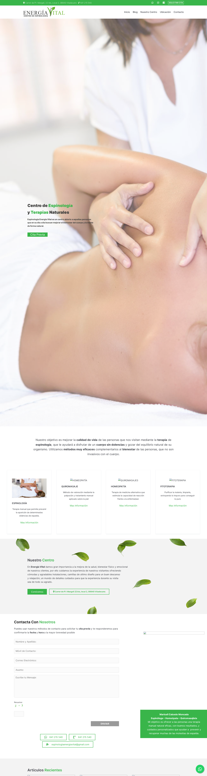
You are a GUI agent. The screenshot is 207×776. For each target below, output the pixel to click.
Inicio (127, 12)
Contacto (179, 12)
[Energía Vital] (44, 12)
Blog (135, 12)
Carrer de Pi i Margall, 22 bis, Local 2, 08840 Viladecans (51, 3)
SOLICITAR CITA (176, 3)
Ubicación (165, 12)
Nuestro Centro (148, 12)
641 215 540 (86, 3)
